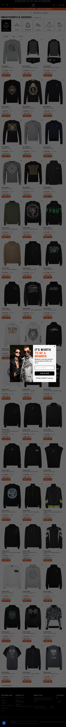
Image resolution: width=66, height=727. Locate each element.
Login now (50, 378)
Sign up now (44, 373)
